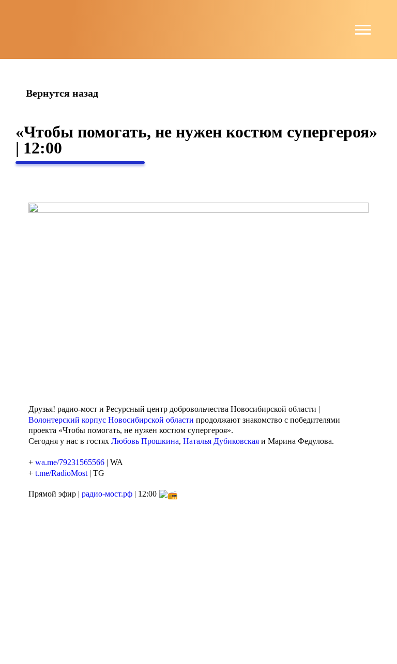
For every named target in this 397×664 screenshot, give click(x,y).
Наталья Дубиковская (221, 441)
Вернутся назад (62, 93)
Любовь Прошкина (145, 441)
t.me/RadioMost (61, 473)
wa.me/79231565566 (69, 462)
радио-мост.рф (107, 493)
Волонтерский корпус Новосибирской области (111, 419)
